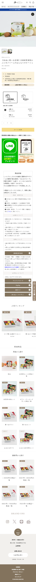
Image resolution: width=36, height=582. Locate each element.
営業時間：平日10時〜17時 (18, 559)
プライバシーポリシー (18, 572)
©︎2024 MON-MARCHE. (18, 579)
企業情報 (18, 546)
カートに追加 (18, 129)
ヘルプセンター (18, 555)
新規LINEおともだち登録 (12, 267)
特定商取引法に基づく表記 (18, 569)
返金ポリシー (18, 574)
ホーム (3, 6)
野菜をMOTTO (6, 57)
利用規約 (18, 567)
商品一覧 (31, 6)
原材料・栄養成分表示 (18, 540)
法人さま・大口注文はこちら (18, 543)
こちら (9, 211)
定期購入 (23, 6)
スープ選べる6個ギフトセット (12, 334)
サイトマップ (18, 576)
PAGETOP (18, 533)
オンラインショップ (13, 6)
